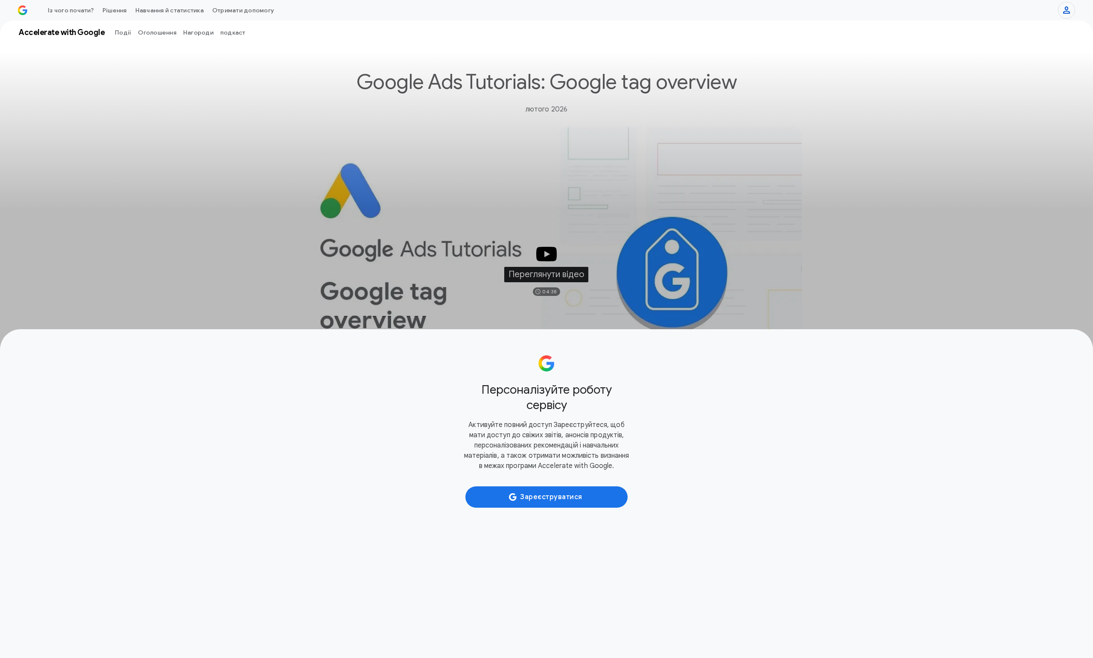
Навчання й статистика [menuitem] (169, 10)
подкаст (232, 32)
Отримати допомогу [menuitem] (243, 10)
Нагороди (198, 32)
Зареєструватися (551, 497)
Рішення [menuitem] (114, 10)
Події (123, 32)
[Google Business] (23, 10)
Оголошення (157, 32)
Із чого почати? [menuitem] (71, 10)
